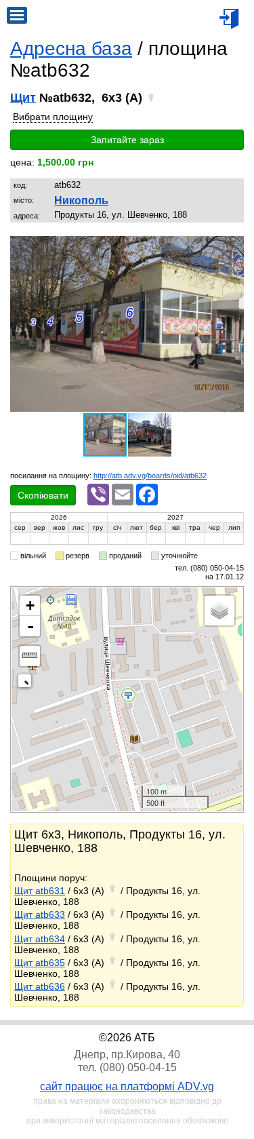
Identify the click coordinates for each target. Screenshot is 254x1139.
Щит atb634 (39, 938)
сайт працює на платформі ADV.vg (127, 1086)
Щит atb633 (39, 914)
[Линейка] (30, 656)
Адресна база (71, 48)
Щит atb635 (39, 962)
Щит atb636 (39, 986)
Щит (23, 97)
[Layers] (219, 610)
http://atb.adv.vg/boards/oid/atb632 (150, 475)
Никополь (81, 200)
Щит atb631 (39, 890)
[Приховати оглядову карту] (27, 683)
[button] (231, 248)
